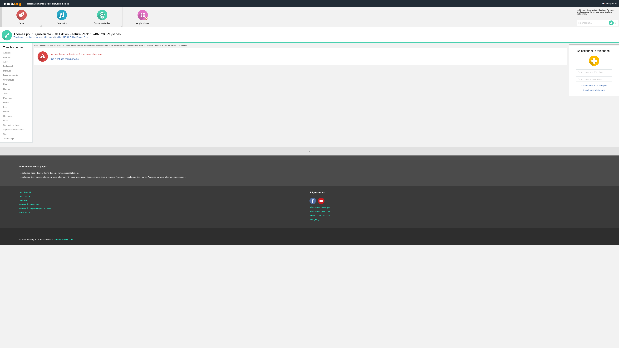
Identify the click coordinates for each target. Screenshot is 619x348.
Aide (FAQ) (314, 219)
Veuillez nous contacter (320, 215)
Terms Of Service (61, 240)
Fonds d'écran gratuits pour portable (35, 208)
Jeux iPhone (24, 196)
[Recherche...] (612, 22)
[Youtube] (322, 203)
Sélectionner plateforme (594, 90)
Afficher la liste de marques (594, 85)
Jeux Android (25, 192)
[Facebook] (314, 203)
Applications (24, 212)
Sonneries (23, 200)
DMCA (73, 240)
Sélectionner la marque (320, 207)
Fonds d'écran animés (29, 204)
